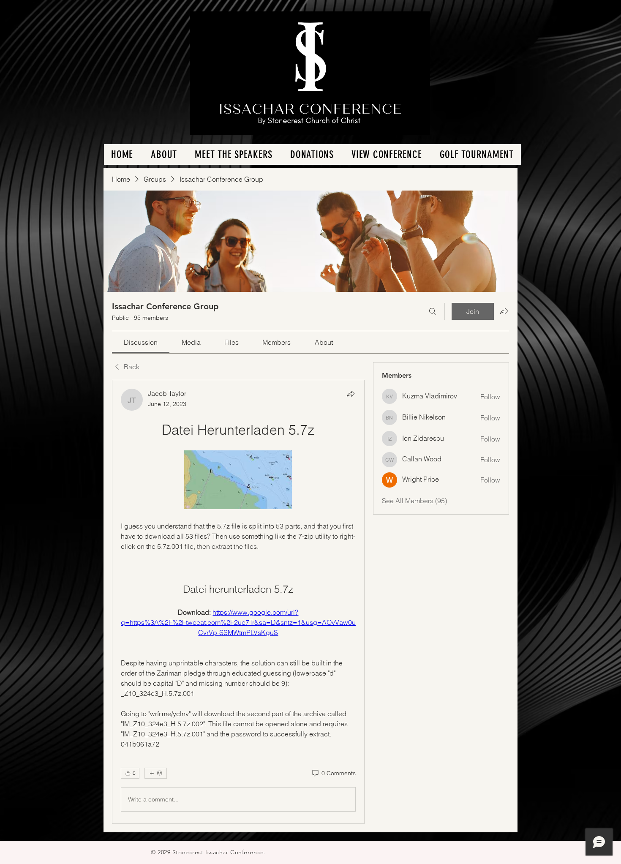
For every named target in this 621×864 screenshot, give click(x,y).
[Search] (433, 311)
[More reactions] (155, 773)
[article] (238, 602)
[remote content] (238, 480)
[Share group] (504, 311)
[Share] (351, 394)
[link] (141, 342)
